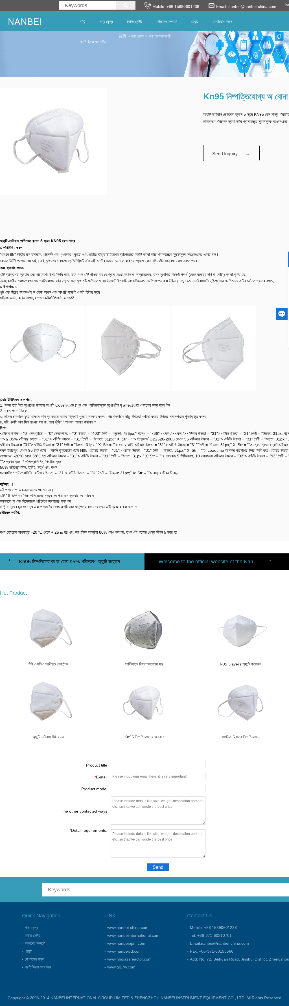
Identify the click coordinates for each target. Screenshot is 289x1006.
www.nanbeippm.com (126, 943)
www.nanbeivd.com (124, 951)
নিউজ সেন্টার (135, 21)
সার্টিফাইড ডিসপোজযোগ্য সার (144, 664)
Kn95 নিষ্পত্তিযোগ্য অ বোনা (144, 737)
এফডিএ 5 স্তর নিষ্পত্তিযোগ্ (241, 737)
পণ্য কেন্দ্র (106, 21)
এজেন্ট (194, 21)
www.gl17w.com (121, 967)
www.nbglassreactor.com (129, 959)
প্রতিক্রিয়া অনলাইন (93, 42)
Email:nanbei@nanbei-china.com (219, 943)
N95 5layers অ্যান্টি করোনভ (240, 664)
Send (158, 867)
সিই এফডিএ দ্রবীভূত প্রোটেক (48, 664)
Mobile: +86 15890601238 (213, 927)
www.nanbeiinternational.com (133, 935)
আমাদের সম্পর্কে (167, 21)
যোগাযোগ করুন (222, 21)
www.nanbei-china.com (127, 927)
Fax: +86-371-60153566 (211, 951)
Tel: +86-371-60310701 (211, 935)
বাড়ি (83, 21)
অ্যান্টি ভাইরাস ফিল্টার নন (48, 737)
